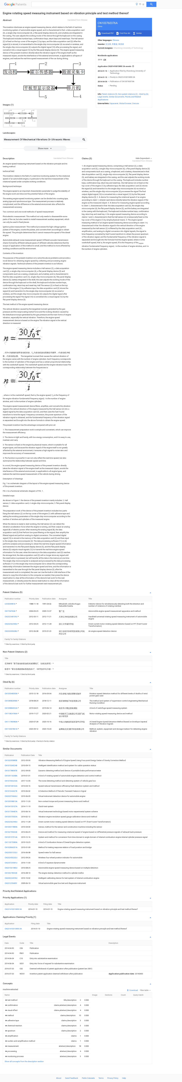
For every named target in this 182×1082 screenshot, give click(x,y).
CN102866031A (11, 847)
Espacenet (114, 103)
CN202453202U (11, 858)
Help (124, 1078)
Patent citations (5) (109, 94)
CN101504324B (11, 765)
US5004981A (10, 604)
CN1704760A (10, 611)
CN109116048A (11, 776)
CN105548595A (11, 693)
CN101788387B (11, 771)
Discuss (135, 103)
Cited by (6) (143, 94)
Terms (101, 1078)
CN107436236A (11, 781)
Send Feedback (71, 1078)
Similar (139, 33)
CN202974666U (11, 796)
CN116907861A (11, 729)
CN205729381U (11, 863)
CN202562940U (11, 624)
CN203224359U (11, 878)
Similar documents (116, 97)
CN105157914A (11, 837)
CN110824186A (11, 714)
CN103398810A (11, 801)
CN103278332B (11, 873)
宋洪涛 (121, 44)
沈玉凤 (108, 44)
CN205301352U (11, 852)
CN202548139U (11, 617)
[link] (11, 1000)
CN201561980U (11, 868)
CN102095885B (11, 760)
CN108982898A (11, 701)
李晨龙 (114, 44)
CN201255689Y (11, 883)
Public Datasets (88, 1078)
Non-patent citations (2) (128, 94)
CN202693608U (11, 631)
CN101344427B (11, 791)
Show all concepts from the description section (24, 1061)
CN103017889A (11, 827)
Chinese (115, 40)
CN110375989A (11, 842)
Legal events (103, 97)
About (58, 1078)
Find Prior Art (124, 33)
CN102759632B (11, 832)
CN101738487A (11, 811)
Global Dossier (125, 103)
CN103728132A (11, 786)
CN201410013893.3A (13, 909)
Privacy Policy (112, 1078)
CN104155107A (11, 806)
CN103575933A (11, 817)
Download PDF (107, 33)
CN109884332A (11, 708)
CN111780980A (11, 722)
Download (133, 990)
